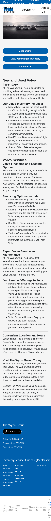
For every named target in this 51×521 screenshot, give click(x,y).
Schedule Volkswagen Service (19, 478)
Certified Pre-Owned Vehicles (8, 482)
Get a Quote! (25, 51)
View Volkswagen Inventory (25, 59)
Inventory (8, 460)
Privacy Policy (11, 508)
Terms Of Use (17, 508)
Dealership (43, 460)
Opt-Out (45, 508)
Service (19, 460)
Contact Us (25, 66)
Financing (31, 460)
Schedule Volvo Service (18, 468)
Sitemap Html (32, 508)
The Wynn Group (5, 508)
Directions (41, 465)
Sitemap (24, 508)
